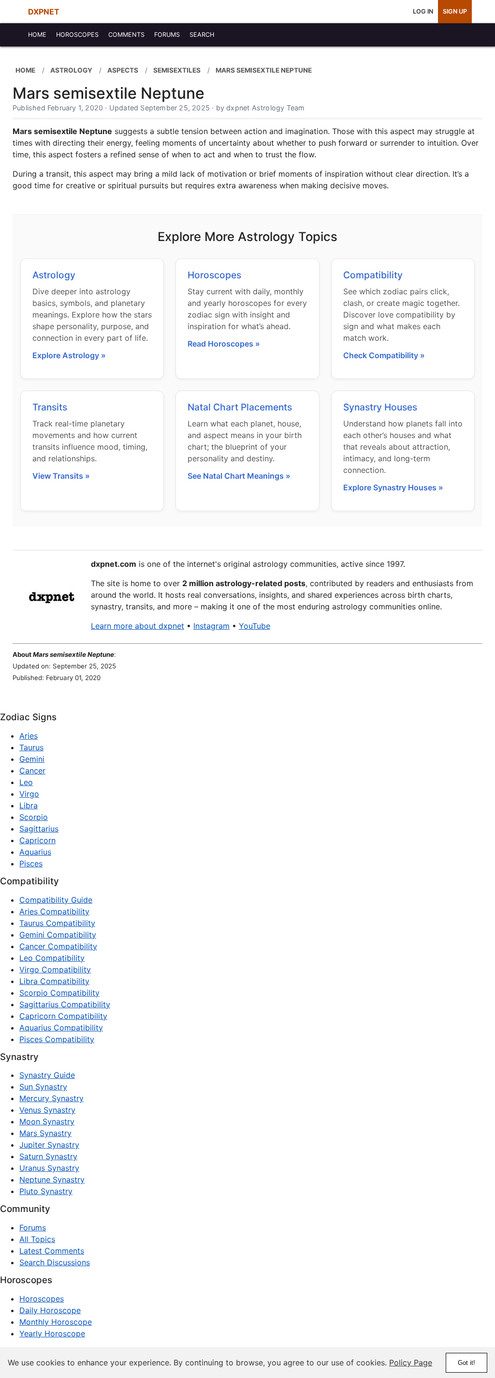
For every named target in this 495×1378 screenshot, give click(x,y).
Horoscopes (214, 275)
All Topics (37, 1239)
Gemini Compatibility (57, 934)
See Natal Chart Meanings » (239, 476)
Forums (32, 1227)
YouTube (254, 626)
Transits (49, 407)
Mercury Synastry (51, 1098)
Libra (28, 805)
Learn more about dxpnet (137, 626)
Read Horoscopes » (224, 343)
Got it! (466, 1362)
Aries (28, 736)
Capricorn (37, 840)
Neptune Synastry (52, 1179)
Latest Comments (51, 1251)
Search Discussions (54, 1262)
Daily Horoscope (50, 1310)
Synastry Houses (380, 407)
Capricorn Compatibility (63, 1016)
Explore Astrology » (69, 355)
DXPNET (43, 11)
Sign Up (455, 11)
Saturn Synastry (48, 1156)
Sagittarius (38, 828)
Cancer (32, 770)
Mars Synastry (45, 1133)
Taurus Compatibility (57, 923)
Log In (423, 11)
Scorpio (33, 817)
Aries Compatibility (54, 911)
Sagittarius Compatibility (64, 1004)
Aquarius (35, 852)
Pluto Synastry (46, 1191)
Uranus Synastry (49, 1168)
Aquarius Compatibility (61, 1027)
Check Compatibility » (384, 355)
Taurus (31, 747)
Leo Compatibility (52, 958)
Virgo (29, 794)
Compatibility (373, 275)
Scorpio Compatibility (59, 993)
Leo (26, 782)
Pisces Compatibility (56, 1039)
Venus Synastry (47, 1110)
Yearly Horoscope (52, 1333)
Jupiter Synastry (49, 1145)
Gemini (31, 759)
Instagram (211, 626)
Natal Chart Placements (240, 407)
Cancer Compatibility (58, 946)
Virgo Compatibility (55, 969)
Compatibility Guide (55, 900)
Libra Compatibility (54, 981)
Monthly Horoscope (55, 1322)
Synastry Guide (47, 1075)
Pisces (31, 863)
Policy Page (410, 1362)
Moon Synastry (46, 1121)
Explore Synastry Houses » (393, 487)
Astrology (53, 275)
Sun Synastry (43, 1086)
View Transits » (61, 476)
